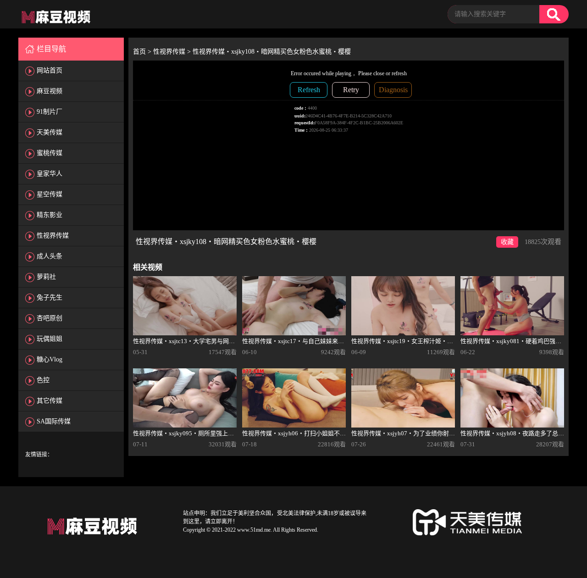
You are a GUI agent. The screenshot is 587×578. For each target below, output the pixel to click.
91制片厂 (49, 111)
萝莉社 (46, 276)
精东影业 (49, 214)
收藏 (507, 242)
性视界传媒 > (173, 51)
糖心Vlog (49, 359)
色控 (43, 380)
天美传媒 (49, 132)
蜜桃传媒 (49, 153)
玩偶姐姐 (49, 338)
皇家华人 (49, 173)
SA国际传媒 (54, 421)
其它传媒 (49, 400)
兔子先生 (49, 297)
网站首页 (49, 70)
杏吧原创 (49, 318)
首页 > (143, 51)
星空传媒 (49, 194)
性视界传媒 (53, 235)
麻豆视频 (49, 91)
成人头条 (49, 256)
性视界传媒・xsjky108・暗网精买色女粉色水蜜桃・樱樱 (272, 51)
